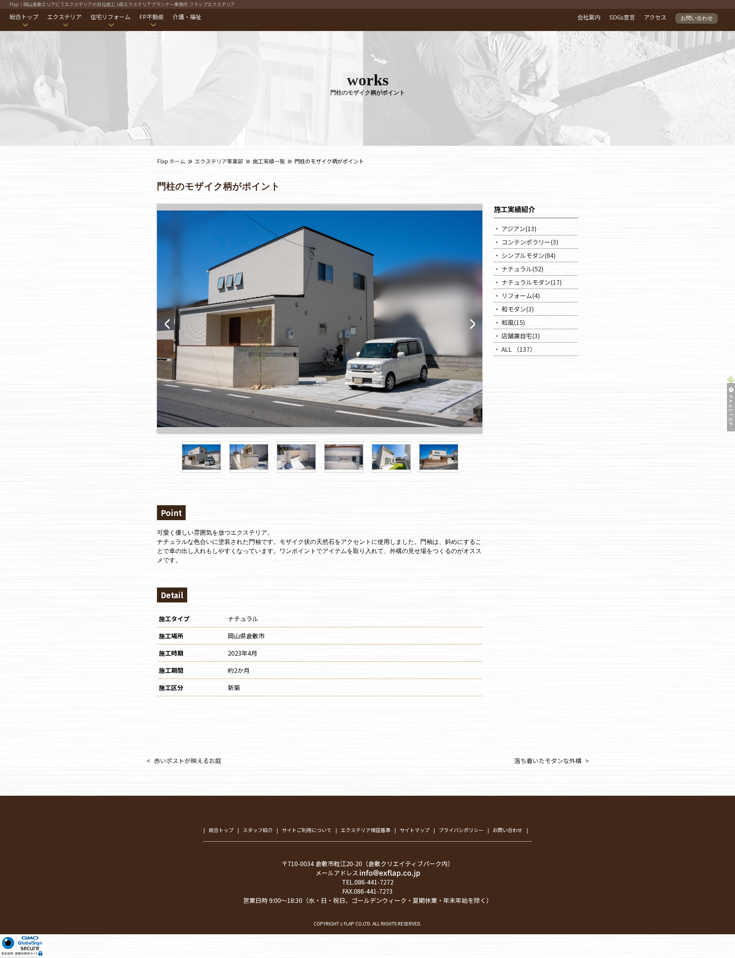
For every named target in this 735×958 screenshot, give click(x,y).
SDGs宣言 (622, 17)
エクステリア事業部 (219, 161)
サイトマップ (415, 830)
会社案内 (588, 17)
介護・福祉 (187, 17)
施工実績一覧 (269, 161)
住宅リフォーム (110, 17)
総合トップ (24, 17)
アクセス (655, 17)
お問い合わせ (697, 18)
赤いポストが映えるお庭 (187, 760)
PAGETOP (731, 411)
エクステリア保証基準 (365, 830)
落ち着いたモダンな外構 (547, 760)
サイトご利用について (307, 830)
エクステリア (64, 17)
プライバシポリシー (461, 830)
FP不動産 (151, 17)
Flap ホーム (171, 161)
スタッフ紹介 (258, 830)
